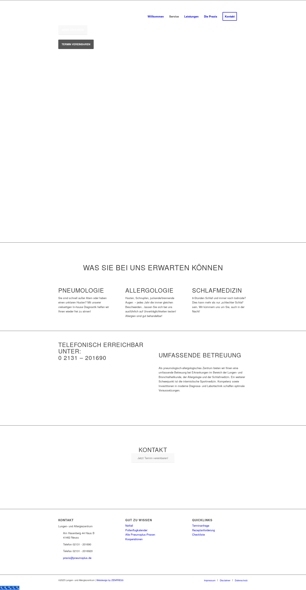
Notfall (129, 525)
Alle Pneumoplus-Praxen (140, 534)
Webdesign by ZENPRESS (109, 580)
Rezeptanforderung (203, 530)
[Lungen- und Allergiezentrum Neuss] (93, 16)
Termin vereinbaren (76, 44)
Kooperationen (134, 539)
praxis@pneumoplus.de (77, 558)
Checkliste (198, 534)
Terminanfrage (200, 525)
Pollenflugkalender (136, 530)
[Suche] (244, 16)
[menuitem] (156, 16)
